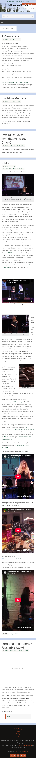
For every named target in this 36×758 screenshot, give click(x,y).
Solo (19, 39)
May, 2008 (13, 650)
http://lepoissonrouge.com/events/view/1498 (15, 82)
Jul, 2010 (12, 145)
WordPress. (24, 751)
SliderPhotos (16, 168)
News (22, 1)
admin (6, 39)
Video (26, 650)
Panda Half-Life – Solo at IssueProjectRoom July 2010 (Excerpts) (14, 138)
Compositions (7, 168)
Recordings (10, 1)
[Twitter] (25, 4)
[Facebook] (23, 4)
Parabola (17, 751)
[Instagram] (28, 4)
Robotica (5, 163)
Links (27, 1)
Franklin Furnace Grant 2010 (14, 98)
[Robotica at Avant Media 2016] (11, 559)
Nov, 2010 (13, 39)
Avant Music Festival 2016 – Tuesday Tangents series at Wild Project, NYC (18, 429)
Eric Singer (11, 634)
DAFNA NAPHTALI (18, 5)
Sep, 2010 (12, 101)
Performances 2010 (10, 36)
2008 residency (17, 402)
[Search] (32, 16)
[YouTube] (31, 4)
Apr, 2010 (13, 166)
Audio (19, 145)
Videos (18, 1)
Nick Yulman (7, 437)
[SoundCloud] (34, 4)
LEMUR (16, 634)
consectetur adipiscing (25, 745)
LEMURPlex (10, 253)
